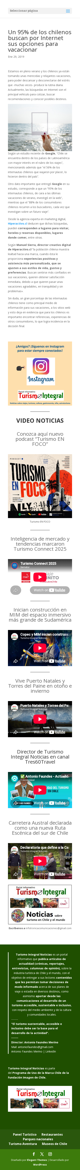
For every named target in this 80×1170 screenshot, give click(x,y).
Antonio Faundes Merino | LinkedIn (33, 1051)
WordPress (40, 1164)
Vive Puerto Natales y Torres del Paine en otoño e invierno (40, 685)
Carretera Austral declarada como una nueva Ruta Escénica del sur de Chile (40, 827)
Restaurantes (52, 1134)
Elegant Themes (37, 1160)
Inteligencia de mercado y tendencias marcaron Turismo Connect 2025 (40, 543)
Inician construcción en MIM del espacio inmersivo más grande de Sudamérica (40, 614)
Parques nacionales (38, 1139)
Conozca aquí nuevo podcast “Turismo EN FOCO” (40, 438)
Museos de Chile (54, 1144)
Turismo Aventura (23, 1144)
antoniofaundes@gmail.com (35, 1047)
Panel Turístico (25, 1134)
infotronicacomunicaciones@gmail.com (48, 928)
